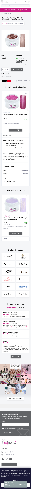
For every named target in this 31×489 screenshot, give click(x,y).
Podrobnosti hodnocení (18, 23)
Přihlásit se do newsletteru (9, 432)
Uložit (10, 80)
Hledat (27, 5)
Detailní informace (6, 76)
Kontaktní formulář (9, 464)
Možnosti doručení (21, 65)
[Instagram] (6, 459)
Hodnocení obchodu (15, 304)
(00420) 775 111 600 (9, 454)
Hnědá (22, 170)
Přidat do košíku (15, 69)
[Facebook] (3, 459)
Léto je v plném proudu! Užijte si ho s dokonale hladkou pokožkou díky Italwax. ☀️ (15, 10)
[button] (29, 109)
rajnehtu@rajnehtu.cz (10, 451)
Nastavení (15, 480)
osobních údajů (20, 428)
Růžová (26, 170)
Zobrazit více (15, 356)
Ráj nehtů (25, 173)
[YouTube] (10, 459)
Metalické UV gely (10, 181)
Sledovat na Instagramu (17, 398)
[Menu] (29, 2)
